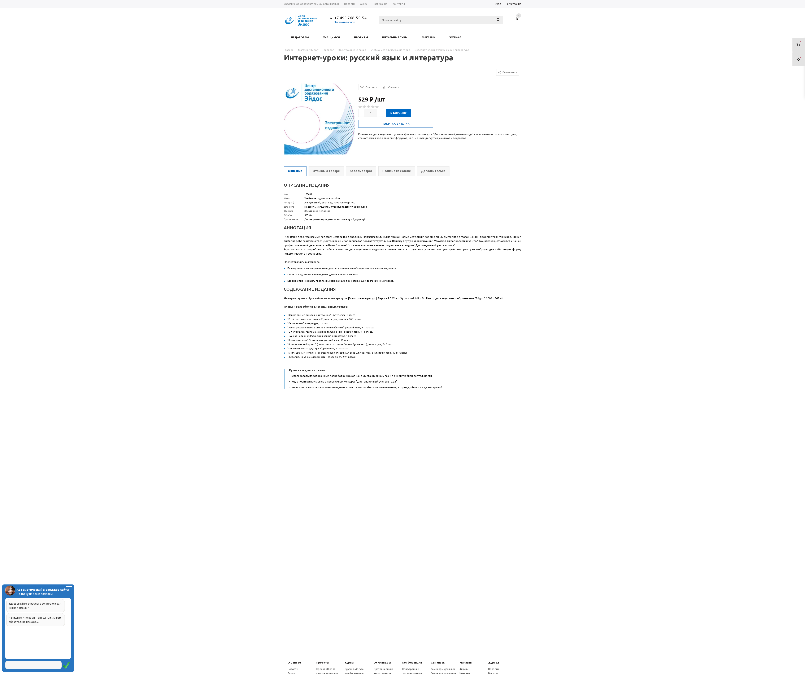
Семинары (438, 662)
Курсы (349, 662)
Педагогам (300, 37)
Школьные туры (395, 37)
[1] (360, 107)
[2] (364, 107)
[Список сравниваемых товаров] (517, 20)
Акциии (464, 669)
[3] (369, 107)
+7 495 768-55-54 (350, 18)
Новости (293, 669)
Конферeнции (412, 662)
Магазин (428, 37)
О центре (294, 662)
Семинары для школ (443, 669)
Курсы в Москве (354, 669)
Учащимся (331, 37)
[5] (377, 107)
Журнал (455, 37)
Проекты (361, 37)
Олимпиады (382, 662)
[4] (373, 107)
